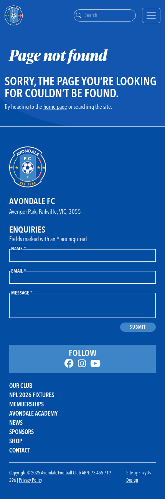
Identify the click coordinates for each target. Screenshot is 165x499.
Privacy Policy (30, 480)
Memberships (26, 404)
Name (18, 248)
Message (22, 292)
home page (55, 106)
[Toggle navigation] (151, 15)
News (16, 422)
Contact (19, 450)
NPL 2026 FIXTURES (31, 395)
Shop (15, 441)
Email (18, 271)
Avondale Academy (33, 413)
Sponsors (21, 432)
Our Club (20, 386)
